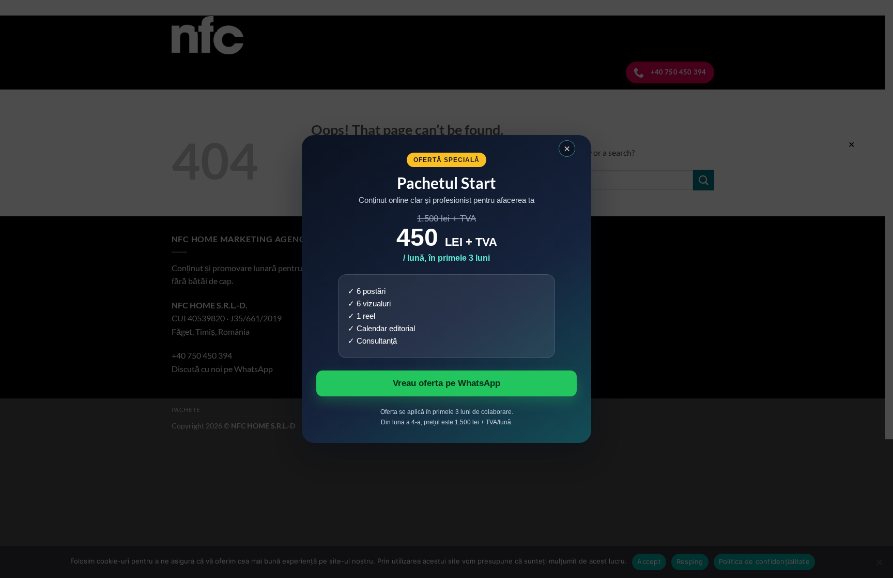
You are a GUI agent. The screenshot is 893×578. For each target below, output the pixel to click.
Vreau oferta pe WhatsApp (446, 383)
